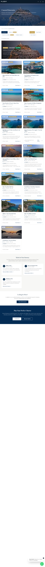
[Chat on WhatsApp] (42, 564)
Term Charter (33, 34)
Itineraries (5, 28)
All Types (32, 32)
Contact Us (16, 318)
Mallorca (12, 32)
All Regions (4, 32)
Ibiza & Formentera (8, 34)
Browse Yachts (27, 318)
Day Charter (38, 32)
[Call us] (40, 2)
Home (2, 28)
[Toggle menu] (43, 2)
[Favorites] (38, 2)
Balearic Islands (19, 34)
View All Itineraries (22, 301)
